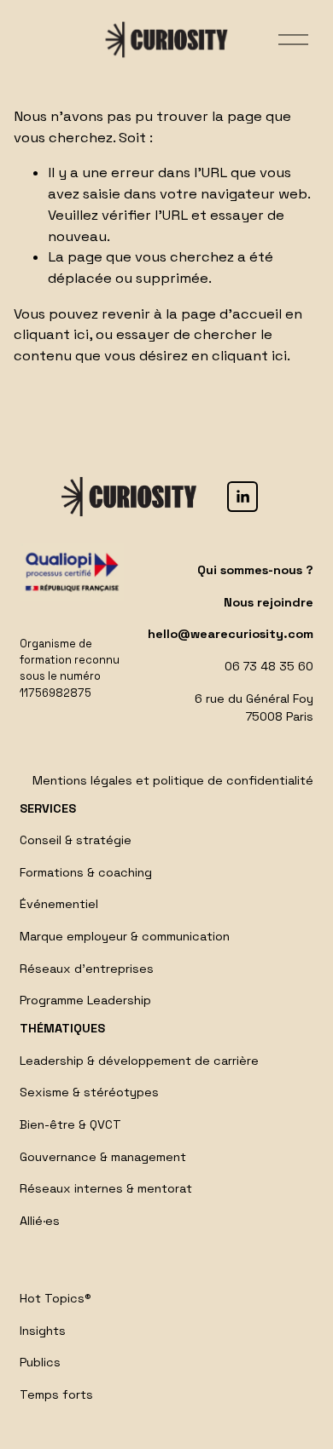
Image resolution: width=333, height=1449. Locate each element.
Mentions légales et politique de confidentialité (172, 780)
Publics (40, 1362)
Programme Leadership (85, 1000)
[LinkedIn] (242, 496)
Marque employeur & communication (125, 936)
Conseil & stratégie (75, 840)
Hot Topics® (55, 1298)
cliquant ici (51, 334)
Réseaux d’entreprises (87, 968)
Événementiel (59, 903)
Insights (43, 1330)
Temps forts (56, 1394)
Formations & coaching (86, 872)
